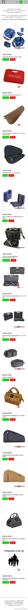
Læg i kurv (5, 59)
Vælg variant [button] (6, 260)
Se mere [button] (13, 59)
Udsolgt (5, 175)
